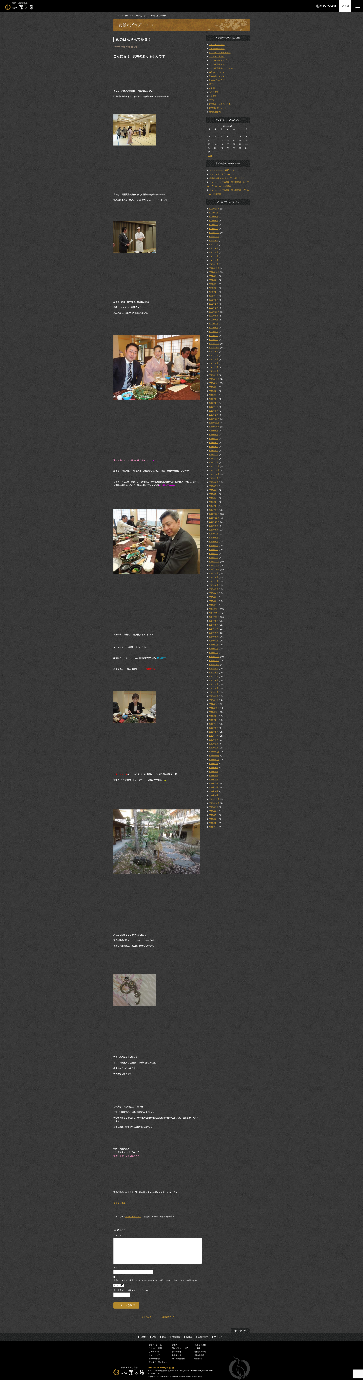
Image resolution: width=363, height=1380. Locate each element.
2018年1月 (213, 462)
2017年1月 (213, 510)
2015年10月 (214, 569)
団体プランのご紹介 (180, 1348)
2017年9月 (213, 478)
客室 (164, 1337)
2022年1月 (213, 308)
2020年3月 (213, 367)
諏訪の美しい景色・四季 (220, 104)
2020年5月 (213, 359)
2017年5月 (213, 494)
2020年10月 (214, 347)
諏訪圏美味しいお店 (218, 108)
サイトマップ (154, 1355)
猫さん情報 (214, 92)
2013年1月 (213, 700)
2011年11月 (214, 756)
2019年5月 (213, 403)
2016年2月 (213, 553)
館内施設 (176, 1337)
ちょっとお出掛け (217, 56)
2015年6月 (213, 585)
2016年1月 (213, 557)
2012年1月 (213, 748)
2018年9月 (213, 431)
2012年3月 (213, 740)
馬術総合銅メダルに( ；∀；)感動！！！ (226, 178)
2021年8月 (213, 320)
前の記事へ (148, 1317)
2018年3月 (213, 454)
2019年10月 (214, 383)
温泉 (154, 1337)
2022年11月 (214, 268)
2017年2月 (213, 506)
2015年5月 (213, 589)
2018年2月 (213, 458)
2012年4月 (213, 736)
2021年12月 (214, 312)
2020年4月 (213, 363)
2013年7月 (213, 676)
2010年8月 (213, 811)
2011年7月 (213, 771)
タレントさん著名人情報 (220, 52)
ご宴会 (198, 1348)
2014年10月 (214, 617)
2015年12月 (214, 561)
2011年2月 (213, 791)
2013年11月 (214, 660)
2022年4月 (213, 296)
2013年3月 (213, 692)
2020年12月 (214, 343)
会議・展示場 (200, 1352)
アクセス (218, 1337)
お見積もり (176, 1355)
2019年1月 (213, 415)
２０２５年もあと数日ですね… (223, 170)
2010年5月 (213, 823)
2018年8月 (213, 435)
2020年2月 (213, 371)
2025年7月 (213, 213)
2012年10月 (214, 712)
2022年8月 (213, 280)
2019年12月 (214, 379)
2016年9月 (213, 526)
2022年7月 (213, 284)
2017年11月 (214, 470)
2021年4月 (213, 331)
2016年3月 (213, 549)
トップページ (118, 16)
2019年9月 (213, 387)
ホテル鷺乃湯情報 (217, 64)
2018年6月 (213, 442)
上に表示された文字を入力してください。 (132, 1290)
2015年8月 (213, 577)
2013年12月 (214, 656)
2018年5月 (213, 446)
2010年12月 (214, 799)
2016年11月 (214, 518)
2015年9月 (213, 573)
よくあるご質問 (155, 1348)
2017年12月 (214, 466)
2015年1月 (213, 605)
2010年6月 (213, 819)
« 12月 (209, 156)
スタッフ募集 (200, 1345)
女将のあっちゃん (142, 16)
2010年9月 (213, 807)
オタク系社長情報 (217, 44)
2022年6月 (213, 288)
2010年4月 (213, 827)
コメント (117, 1235)
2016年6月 (213, 538)
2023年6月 (213, 248)
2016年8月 (213, 530)
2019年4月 (213, 407)
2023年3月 (213, 256)
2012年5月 (213, 732)
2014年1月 (213, 653)
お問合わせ (176, 1352)
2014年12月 (214, 609)
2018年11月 (214, 423)
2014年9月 (213, 621)
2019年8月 (213, 391)
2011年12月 (214, 752)
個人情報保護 (154, 1358)
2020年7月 (213, 355)
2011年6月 (213, 775)
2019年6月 (213, 399)
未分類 (212, 88)
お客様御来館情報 (217, 48)
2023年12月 (214, 232)
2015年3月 (213, 597)
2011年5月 (213, 779)
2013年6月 (213, 680)
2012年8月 (213, 720)
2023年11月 (214, 236)
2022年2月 (213, 304)
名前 (115, 1267)
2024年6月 (213, 221)
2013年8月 (213, 672)
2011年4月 (213, 783)
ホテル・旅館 (119, 1203)
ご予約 (345, 6)
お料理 (189, 1337)
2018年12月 (214, 419)
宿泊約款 (198, 1358)
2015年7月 (213, 581)
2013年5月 (213, 684)
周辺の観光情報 (178, 1358)
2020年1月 (213, 375)
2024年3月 (213, 224)
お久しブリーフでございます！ (223, 174)
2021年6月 (213, 328)
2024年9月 (213, 217)
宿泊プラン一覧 (155, 1345)
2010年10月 (214, 803)
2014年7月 (213, 629)
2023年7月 (213, 244)
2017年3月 (213, 502)
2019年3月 (213, 411)
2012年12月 (214, 704)
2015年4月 (213, 593)
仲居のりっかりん (217, 72)
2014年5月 (213, 637)
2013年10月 (214, 664)
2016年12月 (214, 514)
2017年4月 (213, 498)
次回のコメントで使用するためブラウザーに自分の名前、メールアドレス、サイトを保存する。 (156, 1280)
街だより (213, 100)
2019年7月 (213, 395)
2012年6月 (213, 728)
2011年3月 (213, 787)
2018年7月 (213, 438)
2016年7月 (213, 534)
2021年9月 (213, 316)
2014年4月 (213, 641)
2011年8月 (213, 767)
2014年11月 (214, 613)
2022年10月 (214, 272)
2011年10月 (214, 760)
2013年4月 (213, 688)
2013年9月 (213, 668)
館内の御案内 (215, 112)
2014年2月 (213, 649)
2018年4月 (213, 450)
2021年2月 (213, 335)
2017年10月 (214, 474)
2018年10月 (214, 427)
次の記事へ (167, 1317)
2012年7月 (213, 724)
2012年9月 (213, 716)
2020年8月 (213, 351)
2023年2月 (213, 260)
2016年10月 (214, 522)
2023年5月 (213, 252)
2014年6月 (213, 633)
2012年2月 (213, 744)
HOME (143, 1337)
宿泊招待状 (199, 1355)
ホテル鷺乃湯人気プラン (220, 60)
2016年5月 (213, 542)
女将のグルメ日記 (217, 80)
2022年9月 (213, 276)
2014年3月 (213, 645)
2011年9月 (213, 763)
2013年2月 (213, 696)
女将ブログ (129, 16)
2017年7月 (213, 486)
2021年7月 (213, 324)
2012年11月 (214, 708)
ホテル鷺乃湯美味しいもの (221, 68)
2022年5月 (213, 292)
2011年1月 (213, 795)
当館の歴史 (203, 1337)
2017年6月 (213, 490)
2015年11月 (214, 565)
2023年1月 (213, 264)
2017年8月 (213, 482)
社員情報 (213, 96)
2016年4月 (213, 545)
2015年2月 (213, 601)
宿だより (213, 84)
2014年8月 (213, 625)
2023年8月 (213, 240)
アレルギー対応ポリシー (159, 1362)
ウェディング (154, 1352)
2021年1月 (213, 339)
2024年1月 (213, 228)
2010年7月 (213, 815)
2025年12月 (214, 209)
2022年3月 (213, 300)
